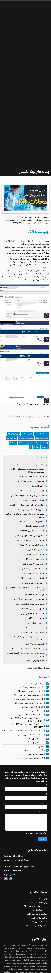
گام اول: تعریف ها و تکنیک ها (31, 687)
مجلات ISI (13, 442)
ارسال (42, 838)
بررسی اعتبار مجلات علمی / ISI (35, 906)
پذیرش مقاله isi (27, 433)
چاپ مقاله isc (11, 438)
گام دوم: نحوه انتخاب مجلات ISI (30, 691)
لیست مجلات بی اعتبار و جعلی (31, 714)
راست (32, 223)
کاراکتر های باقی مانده (38, 833)
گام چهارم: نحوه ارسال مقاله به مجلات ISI (27, 699)
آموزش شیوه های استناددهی (32, 707)
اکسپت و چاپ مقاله (41, 433)
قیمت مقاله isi (32, 442)
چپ (27, 223)
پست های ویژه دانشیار (35, 220)
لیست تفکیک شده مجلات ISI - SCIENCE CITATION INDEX (27, 720)
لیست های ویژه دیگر (35, 742)
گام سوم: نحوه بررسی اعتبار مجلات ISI (28, 695)
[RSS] (44, 683)
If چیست (45, 447)
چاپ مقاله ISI (43, 442)
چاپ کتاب (43, 898)
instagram (17, 223)
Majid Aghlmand (10, 874)
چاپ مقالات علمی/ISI (38, 902)
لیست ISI (22, 442)
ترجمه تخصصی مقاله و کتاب (36, 921)
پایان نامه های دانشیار (34, 710)
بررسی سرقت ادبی (40, 910)
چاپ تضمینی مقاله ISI (26, 438)
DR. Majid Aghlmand (41, 217)
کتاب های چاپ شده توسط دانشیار (29, 758)
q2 (30, 447)
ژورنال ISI (36, 447)
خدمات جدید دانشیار (35, 754)
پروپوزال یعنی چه (14, 433)
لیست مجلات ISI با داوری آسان (30, 734)
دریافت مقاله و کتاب (39, 918)
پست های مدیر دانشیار (18, 220)
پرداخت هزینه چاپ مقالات (36, 914)
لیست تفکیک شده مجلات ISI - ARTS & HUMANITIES (27, 726)
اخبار (23, 223)
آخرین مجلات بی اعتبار (34, 750)
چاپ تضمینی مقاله (41, 438)
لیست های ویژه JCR (35, 738)
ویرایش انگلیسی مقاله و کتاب (35, 925)
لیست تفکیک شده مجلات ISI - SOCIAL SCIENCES (22, 730)
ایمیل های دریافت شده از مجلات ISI (29, 703)
